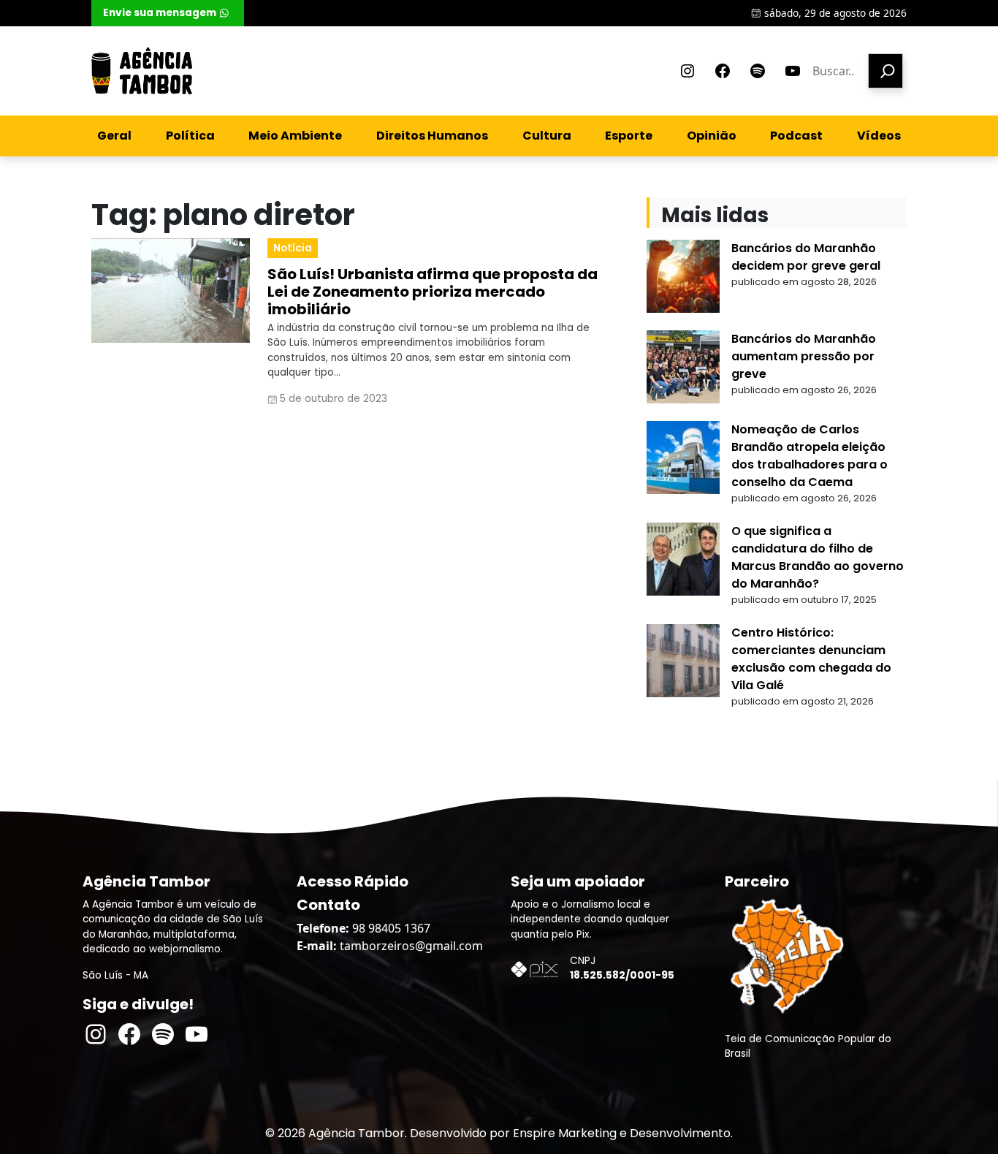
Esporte (628, 135)
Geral (114, 135)
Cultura (546, 135)
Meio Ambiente (295, 135)
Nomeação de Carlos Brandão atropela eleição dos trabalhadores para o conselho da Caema (809, 455)
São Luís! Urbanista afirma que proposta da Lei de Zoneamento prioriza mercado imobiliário (432, 291)
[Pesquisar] (885, 70)
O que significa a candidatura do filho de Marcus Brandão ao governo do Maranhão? (817, 557)
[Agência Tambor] (141, 71)
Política (190, 135)
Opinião (711, 135)
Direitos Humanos (432, 135)
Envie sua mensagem (159, 13)
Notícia (292, 248)
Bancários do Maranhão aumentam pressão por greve (803, 356)
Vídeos (879, 135)
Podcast (796, 135)
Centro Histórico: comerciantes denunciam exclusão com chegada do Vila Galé (811, 659)
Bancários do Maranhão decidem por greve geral (805, 257)
